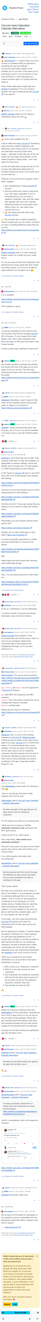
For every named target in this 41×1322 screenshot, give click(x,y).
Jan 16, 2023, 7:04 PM (29, 424)
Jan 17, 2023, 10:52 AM (29, 1006)
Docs (30, 12)
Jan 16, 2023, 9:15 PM (27, 632)
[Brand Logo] (4, 8)
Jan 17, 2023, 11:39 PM (22, 1191)
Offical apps (33, 4)
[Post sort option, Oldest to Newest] (4, 43)
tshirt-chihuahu (9, 57)
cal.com (24, 143)
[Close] (37, 1256)
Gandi (15, 276)
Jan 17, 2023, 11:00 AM (28, 1049)
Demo (35, 9)
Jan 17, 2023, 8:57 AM (15, 783)
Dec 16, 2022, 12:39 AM (29, 291)
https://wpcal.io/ (11, 1227)
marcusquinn (8, 632)
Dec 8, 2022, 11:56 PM (28, 249)
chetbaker (7, 605)
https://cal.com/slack (16, 535)
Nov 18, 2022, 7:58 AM (23, 110)
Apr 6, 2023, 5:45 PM (27, 1211)
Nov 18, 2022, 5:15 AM (29, 57)
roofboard (7, 53)
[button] (3, 1319)
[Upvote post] (34, 100)
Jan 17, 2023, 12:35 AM (29, 672)
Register (7, 1304)
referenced (20, 128)
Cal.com (18, 473)
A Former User (9, 672)
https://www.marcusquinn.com (23, 657)
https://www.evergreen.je (27, 655)
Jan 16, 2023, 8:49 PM (15, 455)
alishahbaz (8, 731)
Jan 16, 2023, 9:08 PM (25, 605)
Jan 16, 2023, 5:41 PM (22, 396)
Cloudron (7, 276)
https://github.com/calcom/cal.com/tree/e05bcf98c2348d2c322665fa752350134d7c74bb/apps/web (20, 680)
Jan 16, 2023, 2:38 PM (23, 327)
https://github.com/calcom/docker (15, 408)
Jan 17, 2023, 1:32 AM (26, 731)
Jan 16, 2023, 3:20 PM (29, 361)
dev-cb (6, 110)
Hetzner (21, 276)
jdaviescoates (9, 249)
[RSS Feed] (30, 36)
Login (15, 1304)
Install (36, 12)
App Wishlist (26, 33)
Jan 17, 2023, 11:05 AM (28, 1091)
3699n (6, 327)
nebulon (7, 361)
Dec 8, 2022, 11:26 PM (29, 135)
